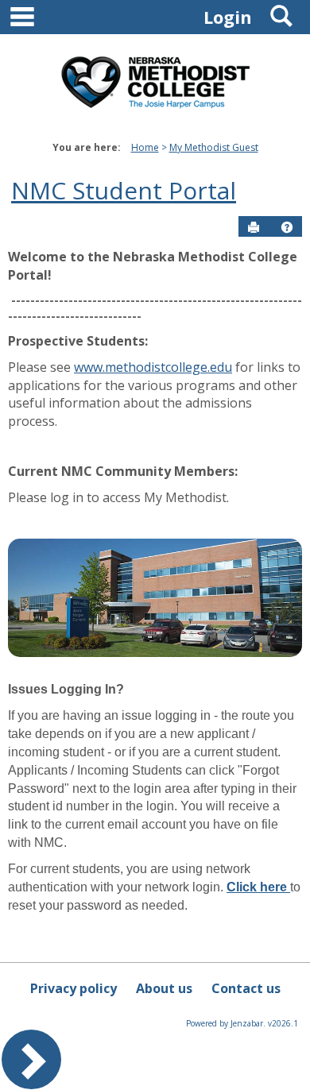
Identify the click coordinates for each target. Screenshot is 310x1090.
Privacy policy (73, 988)
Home (145, 147)
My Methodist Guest (213, 147)
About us (164, 988)
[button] (287, 227)
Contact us (246, 988)
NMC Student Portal (123, 190)
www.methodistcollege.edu (153, 367)
